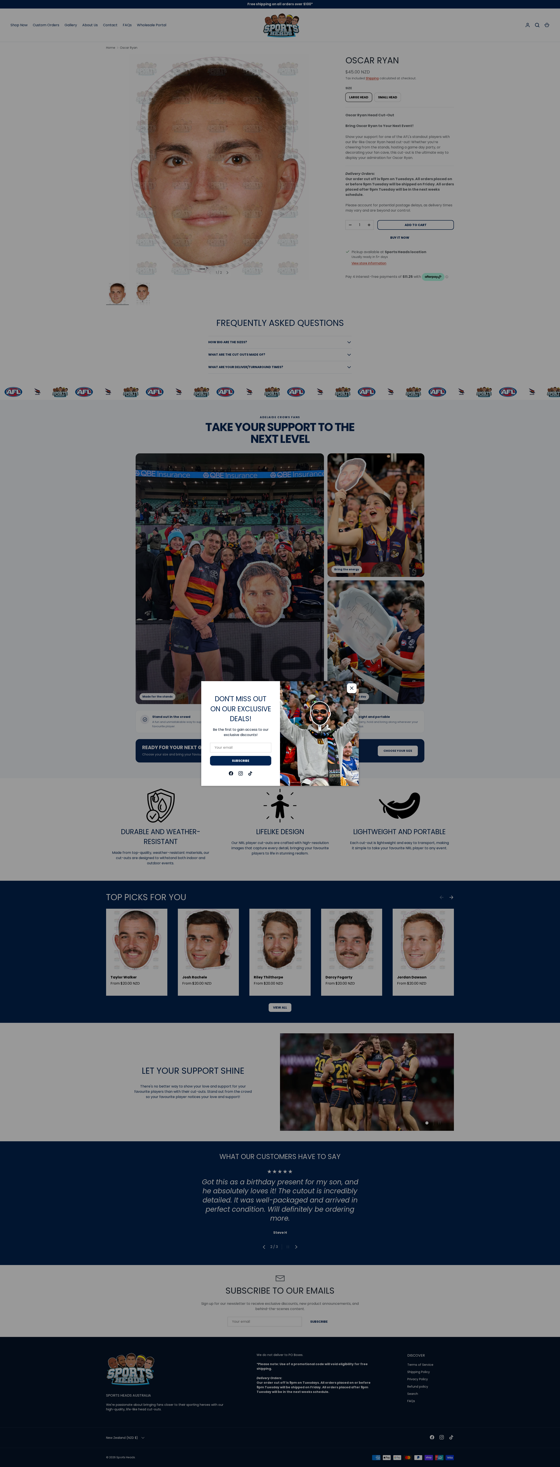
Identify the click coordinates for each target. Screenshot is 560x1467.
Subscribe (240, 761)
